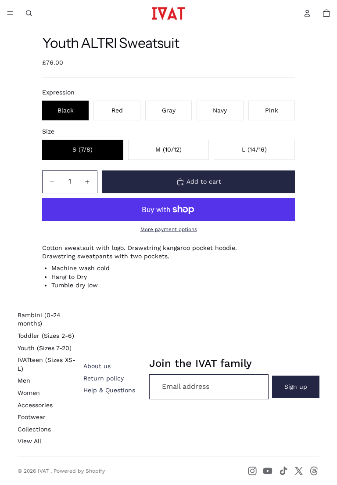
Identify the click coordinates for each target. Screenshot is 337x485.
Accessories (35, 405)
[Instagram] (252, 471)
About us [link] (97, 365)
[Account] (307, 13)
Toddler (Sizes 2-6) (46, 335)
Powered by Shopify (79, 471)
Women (29, 392)
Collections (34, 429)
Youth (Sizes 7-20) (45, 347)
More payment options (168, 229)
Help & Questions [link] (109, 390)
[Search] (29, 13)
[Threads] (314, 471)
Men (24, 380)
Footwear (32, 416)
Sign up (295, 386)
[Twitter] (299, 471)
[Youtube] (267, 471)
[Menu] (10, 13)
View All (29, 441)
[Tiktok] (283, 471)
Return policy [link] (103, 378)
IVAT (44, 471)
